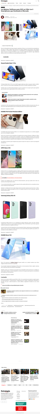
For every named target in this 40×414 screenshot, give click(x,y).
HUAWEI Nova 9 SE (10, 305)
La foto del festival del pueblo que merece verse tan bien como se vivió (12, 299)
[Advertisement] (20, 354)
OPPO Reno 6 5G (3, 306)
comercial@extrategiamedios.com (21, 400)
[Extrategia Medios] (4, 1)
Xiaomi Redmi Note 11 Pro (18, 306)
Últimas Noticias (5, 5)
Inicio (2, 5)
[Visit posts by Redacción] (2, 17)
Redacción (7, 16)
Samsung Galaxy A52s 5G (10, 306)
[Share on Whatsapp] (7, 14)
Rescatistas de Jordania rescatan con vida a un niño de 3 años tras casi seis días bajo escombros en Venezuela (5, 379)
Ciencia (14, 330)
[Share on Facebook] (5, 14)
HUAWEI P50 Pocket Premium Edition (19, 305)
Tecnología (10, 5)
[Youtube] (6, 402)
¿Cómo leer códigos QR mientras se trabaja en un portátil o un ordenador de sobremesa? (14, 301)
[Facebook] (2, 402)
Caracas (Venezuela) (5, 376)
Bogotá (12, 330)
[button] (8, 14)
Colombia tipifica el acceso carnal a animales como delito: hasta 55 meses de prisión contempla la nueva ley (15, 378)
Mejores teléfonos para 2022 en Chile (30, 305)
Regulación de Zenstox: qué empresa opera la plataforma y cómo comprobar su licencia (14, 297)
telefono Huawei (14, 262)
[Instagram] (4, 402)
